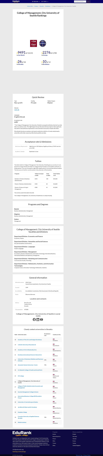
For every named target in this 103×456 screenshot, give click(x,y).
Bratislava (47, 6)
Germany (75, 436)
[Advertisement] (25, 28)
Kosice (54, 434)
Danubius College (22, 412)
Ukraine (74, 438)
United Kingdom (76, 445)
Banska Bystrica (56, 436)
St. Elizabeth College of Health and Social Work (30, 370)
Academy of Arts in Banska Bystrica (27, 349)
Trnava (54, 443)
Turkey (74, 443)
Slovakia (42, 6)
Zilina (54, 445)
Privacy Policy (87, 455)
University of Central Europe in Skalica (28, 402)
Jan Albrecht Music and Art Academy (27, 407)
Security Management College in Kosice (28, 392)
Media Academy (22, 422)
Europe (36, 6)
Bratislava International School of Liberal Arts (30, 354)
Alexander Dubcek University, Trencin (27, 365)
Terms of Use (79, 455)
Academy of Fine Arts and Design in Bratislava (30, 339)
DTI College (21, 376)
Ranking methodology (19, 451)
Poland (74, 434)
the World (21, 55)
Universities (30, 6)
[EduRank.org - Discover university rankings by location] (16, 1)
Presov (54, 438)
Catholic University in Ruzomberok (27, 344)
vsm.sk (16, 110)
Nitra (54, 441)
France (74, 441)
